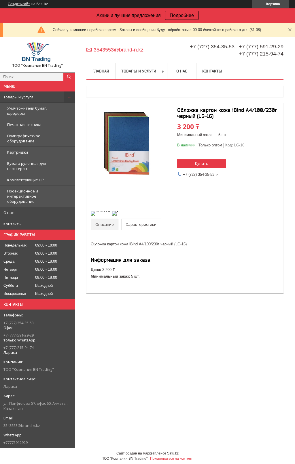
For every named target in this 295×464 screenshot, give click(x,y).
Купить (201, 163)
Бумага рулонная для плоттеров (26, 166)
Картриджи (17, 152)
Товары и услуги (18, 97)
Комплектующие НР (25, 179)
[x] (115, 211)
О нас (8, 212)
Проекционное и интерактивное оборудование (22, 196)
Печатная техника (24, 124)
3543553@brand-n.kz (21, 425)
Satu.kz (173, 453)
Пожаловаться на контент (171, 459)
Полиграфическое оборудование (23, 138)
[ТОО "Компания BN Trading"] (37, 52)
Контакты (12, 223)
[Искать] (69, 76)
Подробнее (182, 15)
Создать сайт (19, 4)
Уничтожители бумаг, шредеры (27, 111)
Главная (100, 71)
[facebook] (101, 211)
